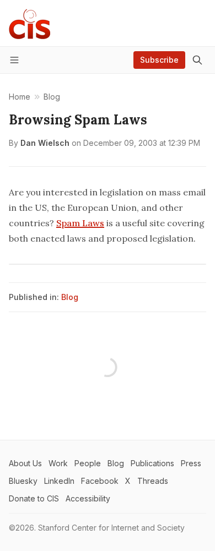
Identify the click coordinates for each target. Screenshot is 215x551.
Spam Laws (80, 222)
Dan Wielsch (44, 143)
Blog (69, 297)
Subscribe (159, 59)
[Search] (197, 60)
